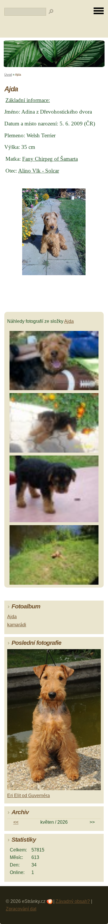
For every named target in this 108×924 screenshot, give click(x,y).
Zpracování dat (21, 908)
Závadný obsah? (73, 901)
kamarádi (16, 624)
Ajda (69, 321)
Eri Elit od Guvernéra (28, 795)
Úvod (8, 74)
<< (15, 822)
